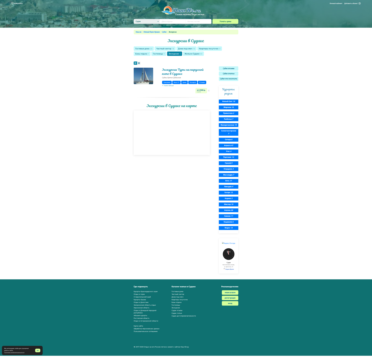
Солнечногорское (228, 132)
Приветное (228, 113)
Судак (164, 32)
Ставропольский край (142, 297)
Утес (228, 151)
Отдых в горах (139, 294)
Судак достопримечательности (184, 316)
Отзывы (202, 82)
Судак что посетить (228, 79)
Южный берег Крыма (152, 32)
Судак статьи (228, 74)
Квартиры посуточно (209, 48)
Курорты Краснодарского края (146, 291)
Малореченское (229, 125)
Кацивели (228, 222)
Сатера (228, 140)
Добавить (351, 3)
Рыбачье (228, 119)
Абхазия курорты (140, 315)
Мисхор (228, 204)
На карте (193, 82)
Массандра (228, 175)
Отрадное (229, 169)
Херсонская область (141, 308)
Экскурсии (174, 54)
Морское (229, 107)
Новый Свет (228, 101)
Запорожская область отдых (145, 305)
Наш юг (138, 32)
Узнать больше (169, 85)
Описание (167, 82)
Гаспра (228, 193)
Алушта (228, 145)
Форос (229, 228)
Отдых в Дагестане (141, 302)
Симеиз (228, 216)
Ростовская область (141, 318)
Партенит (228, 157)
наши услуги (230, 293)
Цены (184, 82)
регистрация (230, 298)
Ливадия (228, 187)
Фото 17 (176, 82)
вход (230, 303)
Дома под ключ (186, 48)
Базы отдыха (142, 54)
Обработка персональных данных (146, 329)
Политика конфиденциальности (14, 352)
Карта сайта (138, 326)
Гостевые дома (143, 48)
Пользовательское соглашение (146, 331)
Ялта (228, 181)
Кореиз (228, 198)
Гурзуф (228, 163)
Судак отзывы (228, 69)
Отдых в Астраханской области (146, 321)
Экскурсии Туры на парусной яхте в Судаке (183, 72)
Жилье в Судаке (193, 54)
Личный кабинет (336, 3)
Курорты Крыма (140, 300)
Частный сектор (165, 48)
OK (38, 350)
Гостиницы (159, 54)
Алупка (228, 210)
